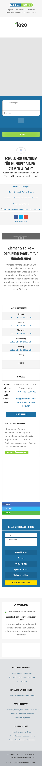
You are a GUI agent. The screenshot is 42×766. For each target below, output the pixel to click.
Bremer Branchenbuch (27, 762)
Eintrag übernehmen (16, 452)
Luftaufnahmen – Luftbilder (22, 673)
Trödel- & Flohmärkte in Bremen (22, 714)
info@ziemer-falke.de (26, 399)
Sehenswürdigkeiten (22, 718)
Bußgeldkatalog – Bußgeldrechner (22, 736)
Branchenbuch (12, 754)
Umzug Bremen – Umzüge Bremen (22, 677)
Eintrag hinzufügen (28, 754)
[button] (6, 504)
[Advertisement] (21, 667)
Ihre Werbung (22, 681)
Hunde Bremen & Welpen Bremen (21, 192)
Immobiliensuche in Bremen (22, 732)
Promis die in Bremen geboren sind (22, 740)
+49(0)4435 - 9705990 (25, 392)
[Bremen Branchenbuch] (21, 24)
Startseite (16, 187)
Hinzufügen (27, 5)
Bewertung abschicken (21, 582)
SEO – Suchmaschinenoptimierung (22, 695)
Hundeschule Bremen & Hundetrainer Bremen (21, 198)
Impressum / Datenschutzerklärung (22, 757)
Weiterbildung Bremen (21, 204)
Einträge (25, 187)
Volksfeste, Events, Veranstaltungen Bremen (22, 710)
